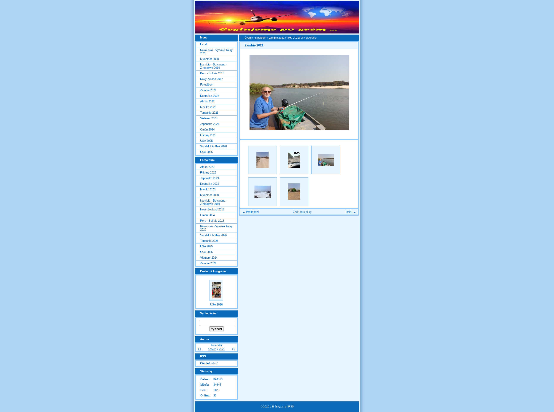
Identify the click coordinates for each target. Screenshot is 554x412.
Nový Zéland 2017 (211, 79)
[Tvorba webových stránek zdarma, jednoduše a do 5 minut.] (285, 407)
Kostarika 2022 (209, 95)
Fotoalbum (260, 38)
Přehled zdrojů (209, 363)
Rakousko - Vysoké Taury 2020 (216, 51)
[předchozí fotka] (247, 92)
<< (199, 349)
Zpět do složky (302, 211)
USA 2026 (206, 152)
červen (212, 349)
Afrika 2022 (207, 101)
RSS (291, 406)
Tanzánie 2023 (209, 112)
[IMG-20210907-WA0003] (262, 192)
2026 (222, 349)
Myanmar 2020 (209, 58)
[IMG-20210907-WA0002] (326, 160)
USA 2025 (206, 140)
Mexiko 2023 (208, 107)
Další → (351, 211)
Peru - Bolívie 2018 (212, 73)
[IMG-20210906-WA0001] (294, 160)
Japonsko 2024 (209, 124)
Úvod (248, 38)
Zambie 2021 (277, 38)
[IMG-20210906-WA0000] (262, 160)
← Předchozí (250, 211)
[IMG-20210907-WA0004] (294, 192)
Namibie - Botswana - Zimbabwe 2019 (213, 66)
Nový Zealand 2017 (212, 209)
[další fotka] (351, 92)
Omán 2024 (207, 129)
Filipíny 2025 (208, 135)
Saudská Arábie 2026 (213, 146)
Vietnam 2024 (208, 118)
